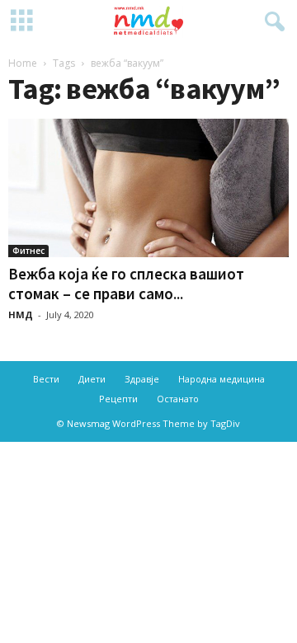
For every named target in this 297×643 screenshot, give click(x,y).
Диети (92, 379)
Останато (178, 398)
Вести (46, 379)
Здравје (142, 379)
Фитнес (28, 250)
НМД (20, 314)
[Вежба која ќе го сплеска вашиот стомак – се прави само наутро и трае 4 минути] (148, 188)
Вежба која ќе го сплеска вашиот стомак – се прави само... (126, 283)
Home (22, 63)
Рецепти (118, 398)
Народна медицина (221, 379)
